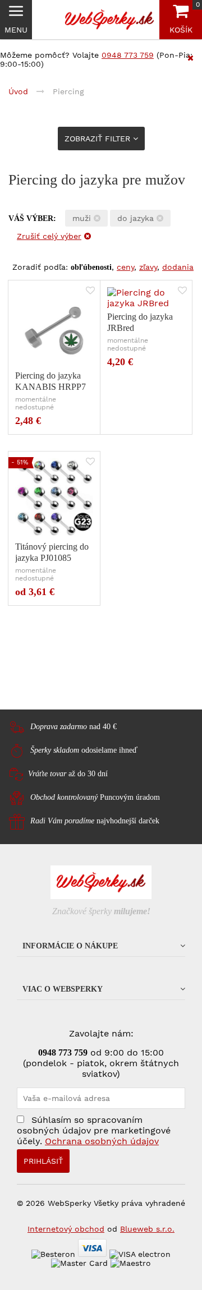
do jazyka (137, 218)
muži (83, 218)
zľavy (148, 266)
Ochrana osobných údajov (102, 1141)
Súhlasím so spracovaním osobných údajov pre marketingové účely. (94, 1130)
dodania (178, 266)
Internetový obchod (65, 1228)
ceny (125, 266)
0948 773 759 (128, 54)
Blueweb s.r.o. (147, 1228)
